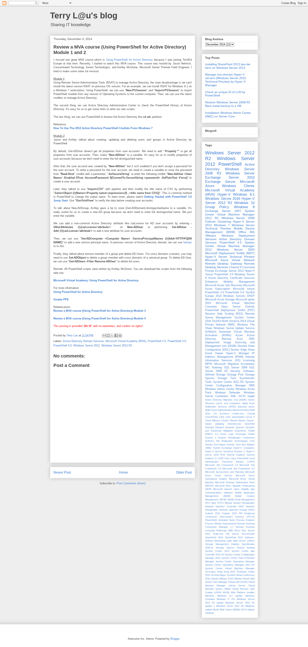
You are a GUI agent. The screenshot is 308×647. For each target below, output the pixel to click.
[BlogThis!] (108, 335)
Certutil (251, 413)
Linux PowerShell (239, 458)
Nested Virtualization (244, 503)
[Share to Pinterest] (120, 335)
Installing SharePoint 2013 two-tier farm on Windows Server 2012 (228, 66)
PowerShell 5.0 (234, 292)
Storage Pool (235, 374)
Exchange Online (245, 434)
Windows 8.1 (244, 194)
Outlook (250, 306)
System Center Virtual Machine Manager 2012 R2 (230, 214)
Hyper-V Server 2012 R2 (230, 201)
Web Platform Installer (243, 592)
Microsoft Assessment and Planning (224, 472)
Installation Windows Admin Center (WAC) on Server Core (228, 114)
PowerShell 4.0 (62, 345)
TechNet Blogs (218, 575)
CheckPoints (211, 417)
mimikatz (209, 613)
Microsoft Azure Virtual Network (230, 260)
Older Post (184, 472)
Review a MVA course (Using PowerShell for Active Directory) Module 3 (99, 310)
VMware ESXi (226, 578)
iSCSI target (246, 396)
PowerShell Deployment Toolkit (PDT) (230, 310)
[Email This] (104, 335)
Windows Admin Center (219, 389)
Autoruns (242, 406)
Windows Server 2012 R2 (116, 345)
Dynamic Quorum (234, 427)
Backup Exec (232, 338)
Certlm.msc (238, 413)
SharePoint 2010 (214, 537)
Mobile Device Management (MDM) (230, 230)
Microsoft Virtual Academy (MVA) (126, 341)
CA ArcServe (221, 413)
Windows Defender (227, 392)
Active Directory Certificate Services (231, 278)
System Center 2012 (217, 551)
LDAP (221, 458)
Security (235, 371)
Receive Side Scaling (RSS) (224, 313)
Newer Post (62, 472)
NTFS (220, 503)
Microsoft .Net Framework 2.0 (221, 465)
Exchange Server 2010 (230, 177)
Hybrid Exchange (222, 448)
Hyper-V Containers (244, 448)
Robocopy (221, 530)
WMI (252, 385)
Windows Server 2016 (222, 199)
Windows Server (240, 173)
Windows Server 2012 (86, 345)
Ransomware (230, 523)
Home (123, 472)
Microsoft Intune (244, 288)
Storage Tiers (226, 378)
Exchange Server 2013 (229, 270)
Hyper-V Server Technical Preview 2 (225, 451)
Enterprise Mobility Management (230, 281)
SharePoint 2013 (234, 537)
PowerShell (230, 164)
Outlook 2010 (212, 513)
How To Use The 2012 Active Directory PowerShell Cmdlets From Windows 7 (103, 128)
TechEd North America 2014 (229, 321)
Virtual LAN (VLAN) (238, 582)
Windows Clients (238, 186)
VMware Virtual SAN (244, 578)
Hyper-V (223, 194)
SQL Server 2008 (235, 367)
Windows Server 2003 (236, 249)
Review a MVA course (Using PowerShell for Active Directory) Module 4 (99, 318)
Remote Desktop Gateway (223, 263)
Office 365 (246, 232)
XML (233, 396)
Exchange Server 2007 (223, 211)
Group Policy (217, 207)
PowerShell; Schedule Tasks (220, 520)
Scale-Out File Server (226, 534)
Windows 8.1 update (229, 595)
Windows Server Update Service (234, 328)
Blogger (174, 638)
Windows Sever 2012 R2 (230, 606)
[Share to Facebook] (116, 335)
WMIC (231, 324)
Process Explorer (245, 520)
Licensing (249, 360)
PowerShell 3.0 (177, 341)
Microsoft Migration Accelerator (234, 364)
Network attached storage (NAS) (237, 510)
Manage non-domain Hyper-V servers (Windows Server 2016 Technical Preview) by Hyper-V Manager (225, 80)
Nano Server (230, 306)
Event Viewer (214, 353)
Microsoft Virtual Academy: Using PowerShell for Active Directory (95, 280)
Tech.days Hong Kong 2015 (220, 571)
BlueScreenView (241, 410)
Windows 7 (222, 225)
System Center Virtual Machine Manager (230, 568)
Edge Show (248, 349)
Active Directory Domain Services (83, 341)
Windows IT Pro (226, 599)
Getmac (230, 444)
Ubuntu (214, 578)
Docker (235, 349)
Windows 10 (244, 203)
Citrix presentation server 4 (240, 417)
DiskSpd (209, 427)
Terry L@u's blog (83, 15)
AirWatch (210, 331)
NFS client (210, 503)
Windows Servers (234, 296)
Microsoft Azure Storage (220, 299)
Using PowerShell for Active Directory (129, 59)
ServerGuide (248, 534)
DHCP (251, 296)
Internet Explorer (236, 455)
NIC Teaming (213, 367)
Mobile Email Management (241, 499)
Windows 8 (244, 207)
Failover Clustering (218, 221)
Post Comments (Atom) (131, 483)
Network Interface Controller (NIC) (224, 506)
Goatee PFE (61, 299)
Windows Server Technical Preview (230, 226)
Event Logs (226, 434)
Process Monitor (213, 523)
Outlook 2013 (229, 513)
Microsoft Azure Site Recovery (223, 285)
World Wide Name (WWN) (226, 609)
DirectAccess (234, 424)
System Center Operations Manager (235, 561)
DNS (252, 338)
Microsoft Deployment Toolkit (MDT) (230, 253)
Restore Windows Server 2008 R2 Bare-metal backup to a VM (227, 104)
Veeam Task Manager (216, 582)
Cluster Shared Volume (233, 420)
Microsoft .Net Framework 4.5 (239, 468)
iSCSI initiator (248, 609)
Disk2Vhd (250, 424)
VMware (210, 235)
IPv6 (222, 455)
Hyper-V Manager (237, 353)
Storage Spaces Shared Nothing (235, 547)
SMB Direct (234, 530)
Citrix (221, 417)
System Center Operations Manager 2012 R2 (230, 565)
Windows (209, 595)
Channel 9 (235, 267)
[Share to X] (112, 335)
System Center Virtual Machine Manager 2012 (230, 246)
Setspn (187, 242)
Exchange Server (220, 182)
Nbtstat (228, 503)
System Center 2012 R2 (228, 382)
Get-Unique (219, 444)
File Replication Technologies (232, 441)
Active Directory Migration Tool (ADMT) (226, 399)
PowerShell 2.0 (157, 341)
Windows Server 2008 (238, 218)
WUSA (226, 592)
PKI (240, 513)
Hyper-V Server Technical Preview (230, 256)
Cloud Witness (212, 420)
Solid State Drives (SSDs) (241, 540)
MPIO (208, 364)
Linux (227, 458)
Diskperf (219, 427)
